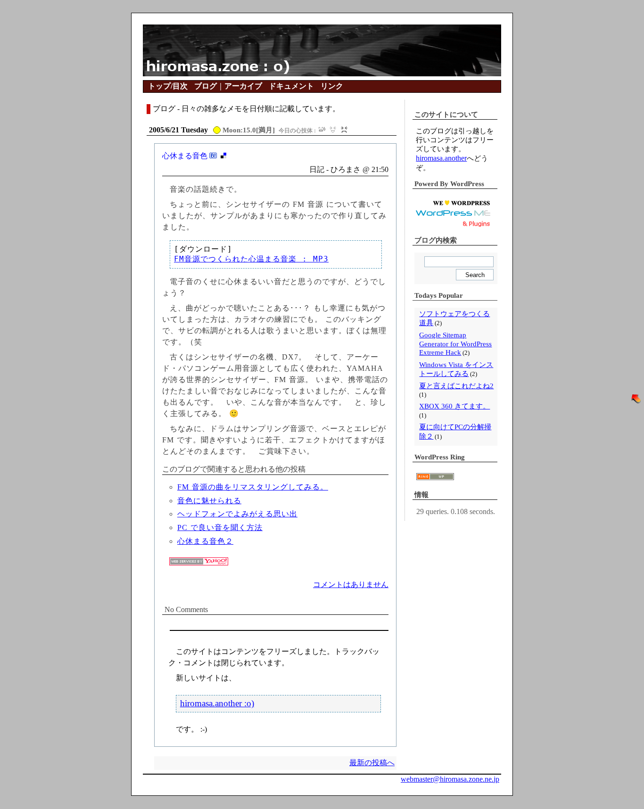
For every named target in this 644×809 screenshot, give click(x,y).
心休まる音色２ (205, 541)
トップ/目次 (168, 86)
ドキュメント (291, 86)
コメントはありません (350, 584)
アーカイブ (243, 86)
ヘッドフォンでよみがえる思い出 (237, 514)
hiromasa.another (441, 158)
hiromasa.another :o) (217, 703)
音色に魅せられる (209, 501)
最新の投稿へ (372, 763)
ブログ (205, 86)
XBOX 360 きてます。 (454, 406)
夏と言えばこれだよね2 (456, 386)
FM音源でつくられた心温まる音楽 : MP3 (251, 258)
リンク (332, 86)
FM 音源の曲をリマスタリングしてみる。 (252, 487)
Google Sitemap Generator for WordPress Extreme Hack (455, 343)
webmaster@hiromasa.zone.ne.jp (450, 779)
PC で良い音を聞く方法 (220, 527)
